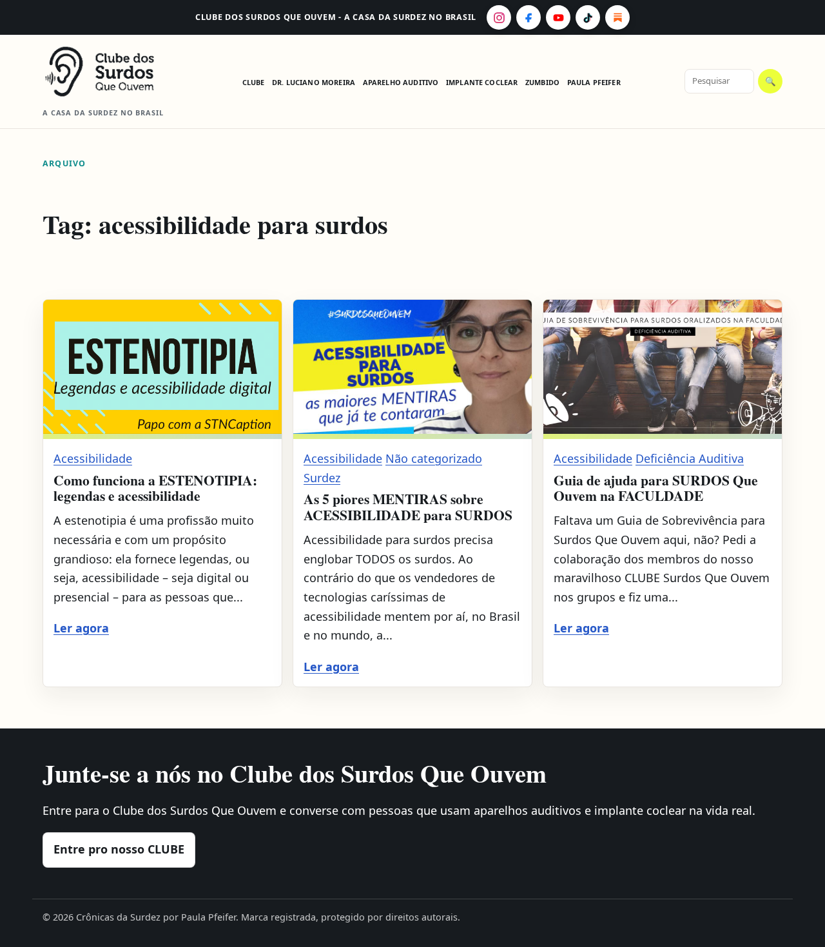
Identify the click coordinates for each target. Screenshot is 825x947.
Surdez (322, 477)
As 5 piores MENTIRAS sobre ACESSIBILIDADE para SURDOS (408, 506)
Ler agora (81, 628)
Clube (253, 82)
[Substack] (617, 17)
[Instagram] (499, 17)
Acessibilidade (92, 458)
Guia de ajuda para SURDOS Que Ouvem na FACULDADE (656, 487)
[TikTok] (588, 17)
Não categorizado (433, 458)
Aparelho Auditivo (401, 82)
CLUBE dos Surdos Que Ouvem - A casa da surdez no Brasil (335, 17)
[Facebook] (528, 17)
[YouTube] (558, 17)
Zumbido (542, 82)
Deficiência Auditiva (690, 458)
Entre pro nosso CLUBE (118, 849)
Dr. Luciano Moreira (313, 82)
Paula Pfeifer (594, 82)
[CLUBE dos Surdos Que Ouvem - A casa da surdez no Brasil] (110, 71)
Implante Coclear (482, 82)
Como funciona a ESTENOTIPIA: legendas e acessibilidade (155, 487)
